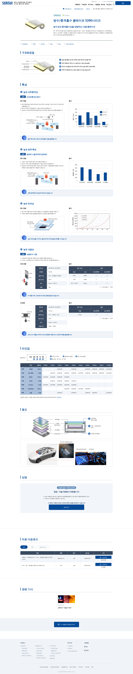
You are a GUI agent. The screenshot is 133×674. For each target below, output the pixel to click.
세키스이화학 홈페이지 (108, 1)
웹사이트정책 (73, 667)
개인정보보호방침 (44, 667)
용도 (51, 44)
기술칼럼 (97, 4)
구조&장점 (25, 44)
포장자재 (52, 655)
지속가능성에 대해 (72, 651)
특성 (34, 44)
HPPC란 (70, 648)
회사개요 (90, 4)
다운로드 (104, 557)
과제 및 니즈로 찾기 (26, 655)
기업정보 (70, 646)
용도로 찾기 (39, 650)
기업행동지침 (64, 667)
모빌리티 (23, 646)
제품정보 (77, 4)
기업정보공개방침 (54, 667)
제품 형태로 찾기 (78, 9)
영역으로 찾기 (54, 648)
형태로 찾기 (24, 650)
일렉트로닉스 (57, 15)
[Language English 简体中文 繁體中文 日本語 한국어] (96, 1)
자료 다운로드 (70, 44)
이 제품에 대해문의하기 (68, 624)
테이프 (88, 9)
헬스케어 (52, 658)
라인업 (43, 44)
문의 (123, 3)
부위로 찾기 (24, 648)
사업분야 (22, 643)
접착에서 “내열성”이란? (64, 606)
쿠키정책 (80, 667)
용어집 (103, 4)
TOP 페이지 (68, 9)
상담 (59, 44)
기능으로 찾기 (25, 653)
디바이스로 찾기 (40, 648)
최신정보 (109, 4)
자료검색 (84, 4)
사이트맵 (87, 667)
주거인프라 (53, 646)
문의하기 (59, 397)
